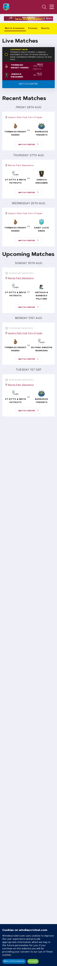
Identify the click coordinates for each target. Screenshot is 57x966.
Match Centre (28, 84)
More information (14, 961)
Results (45, 28)
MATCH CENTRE (27, 145)
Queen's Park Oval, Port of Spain (25, 118)
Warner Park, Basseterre (21, 166)
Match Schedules (14, 28)
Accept (33, 961)
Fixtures (33, 28)
